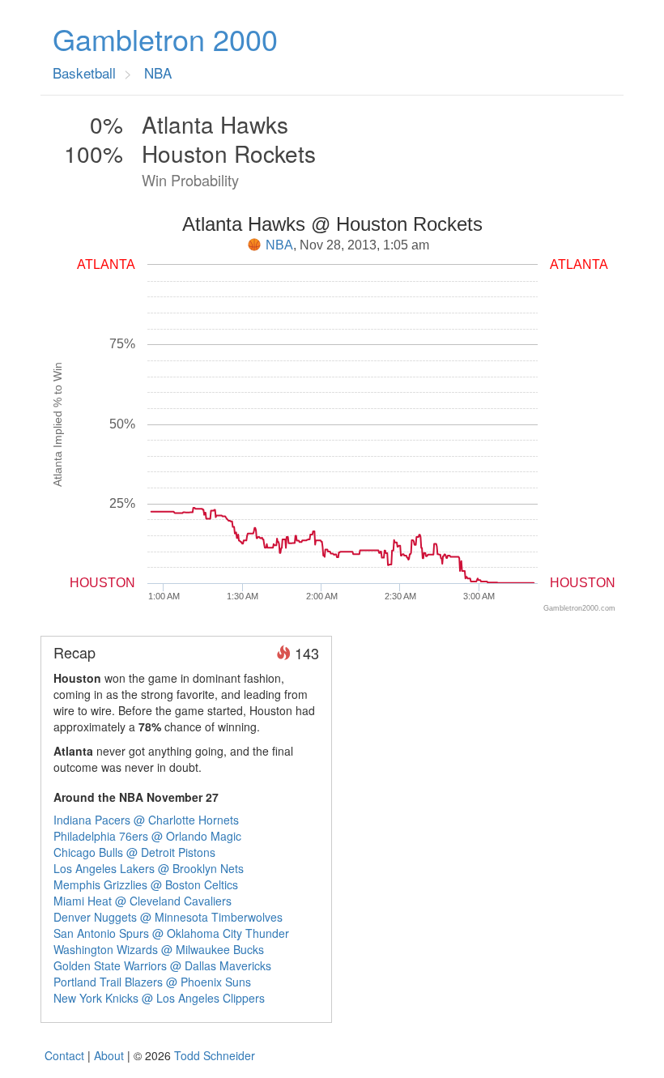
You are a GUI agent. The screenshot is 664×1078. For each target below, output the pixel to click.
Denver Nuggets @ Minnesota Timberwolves (168, 917)
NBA (279, 245)
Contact (64, 1055)
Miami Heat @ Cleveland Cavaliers (142, 901)
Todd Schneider (214, 1055)
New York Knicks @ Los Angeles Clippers (159, 998)
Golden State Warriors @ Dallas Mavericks (162, 965)
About (109, 1055)
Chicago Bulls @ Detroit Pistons (134, 852)
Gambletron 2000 (165, 39)
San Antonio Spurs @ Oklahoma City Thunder (171, 933)
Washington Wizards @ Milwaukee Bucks (158, 949)
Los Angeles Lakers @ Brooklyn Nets (148, 868)
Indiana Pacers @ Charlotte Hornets (146, 820)
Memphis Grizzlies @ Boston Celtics (145, 884)
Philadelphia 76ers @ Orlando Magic (147, 836)
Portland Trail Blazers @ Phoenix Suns (152, 982)
